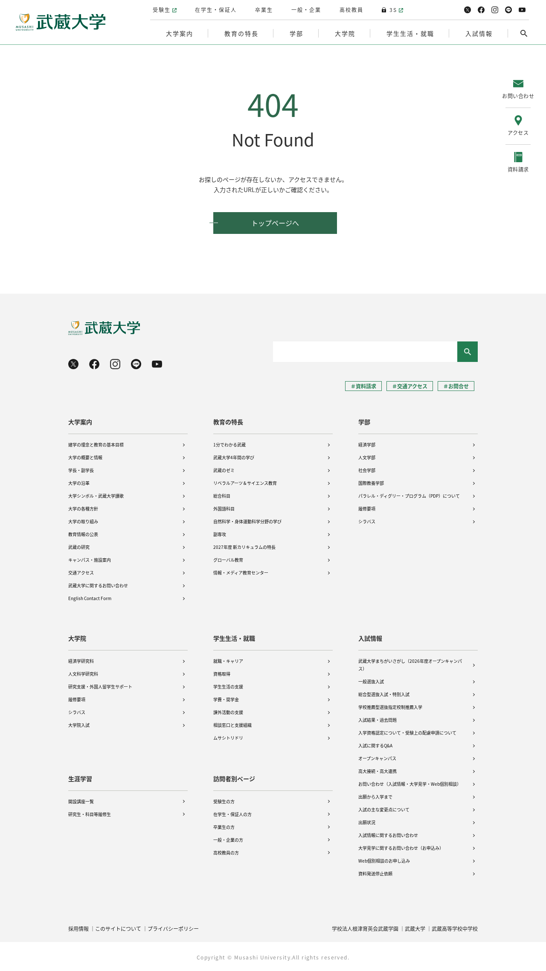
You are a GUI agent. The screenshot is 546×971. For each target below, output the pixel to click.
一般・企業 (306, 9)
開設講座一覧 (81, 801)
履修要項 (366, 508)
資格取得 (221, 674)
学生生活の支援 (228, 686)
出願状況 (366, 822)
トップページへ (275, 223)
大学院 (77, 638)
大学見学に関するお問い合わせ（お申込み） (401, 848)
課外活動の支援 (228, 712)
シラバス (366, 521)
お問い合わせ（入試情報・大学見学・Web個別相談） (409, 784)
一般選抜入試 (371, 681)
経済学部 (366, 444)
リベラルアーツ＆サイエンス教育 (245, 483)
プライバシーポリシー (173, 928)
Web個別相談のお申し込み (384, 860)
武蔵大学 (415, 928)
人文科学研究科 (83, 674)
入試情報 (370, 638)
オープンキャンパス (377, 758)
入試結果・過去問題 (377, 720)
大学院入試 (79, 725)
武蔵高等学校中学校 (455, 928)
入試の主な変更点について (384, 809)
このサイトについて (118, 928)
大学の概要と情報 (85, 457)
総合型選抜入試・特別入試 (384, 694)
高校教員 (351, 9)
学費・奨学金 (226, 699)
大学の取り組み (83, 521)
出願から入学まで (375, 796)
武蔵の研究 (79, 547)
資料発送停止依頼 (375, 873)
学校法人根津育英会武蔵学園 (365, 928)
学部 (364, 421)
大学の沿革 (79, 483)
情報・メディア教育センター (240, 572)
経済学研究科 (81, 661)
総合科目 (221, 496)
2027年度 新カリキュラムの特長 (244, 547)
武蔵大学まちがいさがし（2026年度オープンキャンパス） (410, 665)
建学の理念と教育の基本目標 (96, 444)
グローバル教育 (228, 560)
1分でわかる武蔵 (229, 444)
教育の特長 (228, 421)
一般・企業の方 (228, 840)
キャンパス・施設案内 (89, 560)
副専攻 (219, 534)
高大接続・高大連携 (377, 771)
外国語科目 (224, 508)
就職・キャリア (228, 661)
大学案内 (80, 421)
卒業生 (264, 9)
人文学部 (366, 457)
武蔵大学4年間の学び (233, 457)
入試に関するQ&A (375, 745)
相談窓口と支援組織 (232, 725)
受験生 (162, 9)
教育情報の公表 (83, 534)
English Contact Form (89, 598)
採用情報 (78, 928)
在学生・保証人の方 (232, 814)
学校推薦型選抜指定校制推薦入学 (390, 707)
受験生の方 (224, 801)
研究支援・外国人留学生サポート (100, 686)
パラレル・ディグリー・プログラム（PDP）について (409, 496)
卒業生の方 (224, 827)
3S (393, 9)
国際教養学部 (371, 483)
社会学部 (366, 470)
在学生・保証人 (216, 9)
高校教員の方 (226, 852)
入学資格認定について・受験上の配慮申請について (407, 732)
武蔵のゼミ (224, 470)
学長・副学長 (81, 470)
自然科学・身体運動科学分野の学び (247, 521)
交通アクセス (81, 572)
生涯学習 (80, 778)
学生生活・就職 (234, 638)
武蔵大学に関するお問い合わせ (98, 585)
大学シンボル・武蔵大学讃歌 (96, 496)
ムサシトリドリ (228, 738)
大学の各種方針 (83, 508)
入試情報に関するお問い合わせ (388, 835)
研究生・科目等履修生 (89, 814)
